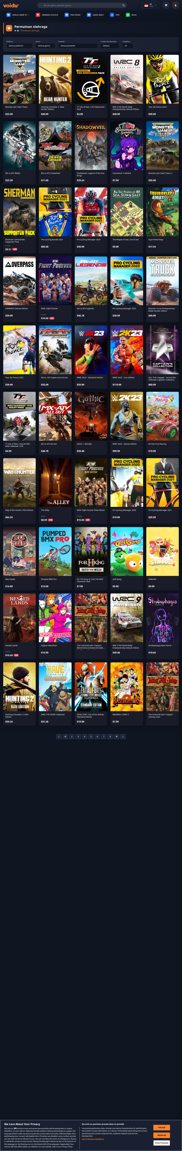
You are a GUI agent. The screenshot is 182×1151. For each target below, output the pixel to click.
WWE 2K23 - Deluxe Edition (125, 444)
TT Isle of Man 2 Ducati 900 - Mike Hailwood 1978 (18, 445)
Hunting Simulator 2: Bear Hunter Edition (52, 108)
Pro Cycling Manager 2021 (160, 510)
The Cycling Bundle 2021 (52, 239)
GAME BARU (98, 15)
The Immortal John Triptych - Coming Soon (161, 715)
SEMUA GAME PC (19, 15)
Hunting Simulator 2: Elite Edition (16, 715)
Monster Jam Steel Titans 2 (160, 173)
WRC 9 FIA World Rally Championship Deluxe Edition (126, 646)
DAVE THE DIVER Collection (53, 714)
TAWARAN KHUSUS (50, 15)
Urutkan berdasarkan (108, 42)
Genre (38, 42)
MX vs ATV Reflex (12, 173)
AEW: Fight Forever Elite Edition (91, 510)
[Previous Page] (59, 736)
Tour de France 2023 (157, 107)
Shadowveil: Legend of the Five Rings (90, 174)
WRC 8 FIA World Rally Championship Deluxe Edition (126, 108)
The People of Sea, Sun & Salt (126, 239)
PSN (117, 15)
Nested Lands (11, 645)
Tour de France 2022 (14, 377)
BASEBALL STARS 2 (121, 714)
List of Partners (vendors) (93, 1139)
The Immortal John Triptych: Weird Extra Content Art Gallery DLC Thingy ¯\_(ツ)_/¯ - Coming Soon (91, 649)
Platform (10, 42)
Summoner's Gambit (122, 173)
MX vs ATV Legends (85, 308)
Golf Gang (117, 579)
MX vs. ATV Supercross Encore (54, 377)
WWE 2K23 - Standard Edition (90, 377)
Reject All (161, 1135)
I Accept (161, 1127)
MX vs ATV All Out (49, 444)
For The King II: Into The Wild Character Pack (90, 580)
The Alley (45, 510)
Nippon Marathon (49, 645)
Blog (134, 15)
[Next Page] (123, 736)
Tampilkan (126, 42)
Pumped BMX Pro (48, 579)
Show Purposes (161, 1143)
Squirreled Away (155, 239)
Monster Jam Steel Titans (16, 107)
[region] (91, 1135)
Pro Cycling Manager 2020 (124, 510)
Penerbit (61, 42)
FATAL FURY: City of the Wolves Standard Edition (90, 715)
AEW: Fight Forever (49, 308)
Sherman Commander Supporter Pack (15, 240)
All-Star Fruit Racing (157, 444)
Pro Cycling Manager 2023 (88, 239)
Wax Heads (10, 579)
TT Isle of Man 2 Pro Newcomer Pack (91, 108)
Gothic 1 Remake (84, 444)
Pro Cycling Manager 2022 (124, 308)
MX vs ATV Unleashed (50, 173)
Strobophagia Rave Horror (160, 645)
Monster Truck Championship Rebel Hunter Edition (161, 309)
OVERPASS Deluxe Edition (16, 308)
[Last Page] (116, 736)
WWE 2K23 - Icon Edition (123, 377)
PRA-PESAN (75, 15)
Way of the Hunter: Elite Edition (19, 510)
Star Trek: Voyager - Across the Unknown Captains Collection (162, 378)
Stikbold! (152, 579)
